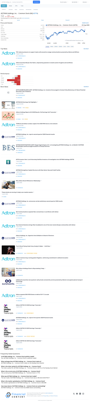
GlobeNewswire (20, 152)
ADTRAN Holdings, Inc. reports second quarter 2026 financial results (35, 134)
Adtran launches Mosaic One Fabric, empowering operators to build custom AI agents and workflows (44, 62)
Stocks (10, 5)
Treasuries (35, 9)
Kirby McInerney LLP (21, 95)
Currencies (21, 9)
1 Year (64, 46)
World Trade (32, 336)
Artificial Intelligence (30, 253)
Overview (11, 9)
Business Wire (20, 58)
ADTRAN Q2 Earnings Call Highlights (27, 102)
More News (86, 48)
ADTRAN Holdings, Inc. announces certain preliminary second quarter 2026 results (39, 201)
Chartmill (4, 196)
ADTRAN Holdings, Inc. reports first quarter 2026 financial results (34, 317)
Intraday (47, 46)
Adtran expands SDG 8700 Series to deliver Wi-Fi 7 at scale (32, 294)
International (28, 9)
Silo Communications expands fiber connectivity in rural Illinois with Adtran (37, 212)
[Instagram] (83, 395)
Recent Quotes (63, 2)
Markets (4, 5)
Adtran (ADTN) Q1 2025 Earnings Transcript (29, 328)
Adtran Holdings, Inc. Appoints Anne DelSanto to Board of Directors (35, 235)
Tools (22, 5)
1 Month (55, 46)
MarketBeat (19, 107)
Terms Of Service (54, 395)
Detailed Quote (85, 22)
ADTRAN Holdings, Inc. (21, 66)
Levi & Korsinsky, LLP (21, 163)
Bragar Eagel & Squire (21, 150)
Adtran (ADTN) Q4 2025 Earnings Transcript (29, 341)
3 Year (68, 46)
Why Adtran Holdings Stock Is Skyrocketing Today (30, 268)
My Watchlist (74, 2)
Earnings (27, 107)
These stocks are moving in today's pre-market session (18, 192)
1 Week (51, 46)
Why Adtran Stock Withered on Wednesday (28, 180)
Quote (18, 20)
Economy (28, 336)
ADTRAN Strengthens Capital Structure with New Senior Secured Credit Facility (38, 170)
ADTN (35, 13)
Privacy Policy (46, 395)
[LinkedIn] (80, 395)
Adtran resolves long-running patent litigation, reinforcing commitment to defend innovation (42, 257)
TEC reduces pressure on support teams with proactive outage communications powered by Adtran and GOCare (47, 52)
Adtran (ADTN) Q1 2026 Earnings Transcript (29, 305)
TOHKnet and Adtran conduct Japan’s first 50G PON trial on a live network (36, 123)
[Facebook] (77, 395)
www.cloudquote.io (49, 393)
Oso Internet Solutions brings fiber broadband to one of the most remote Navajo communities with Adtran (45, 225)
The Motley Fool (20, 187)
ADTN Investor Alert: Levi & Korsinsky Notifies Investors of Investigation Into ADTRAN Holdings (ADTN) (45, 159)
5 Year (72, 46)
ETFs (16, 5)
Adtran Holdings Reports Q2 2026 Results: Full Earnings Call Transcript (36, 112)
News (16, 9)
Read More (86, 86)
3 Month (60, 46)
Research (68, 20)
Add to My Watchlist (25, 18)
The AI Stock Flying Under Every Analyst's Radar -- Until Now (33, 246)
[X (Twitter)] (74, 395)
